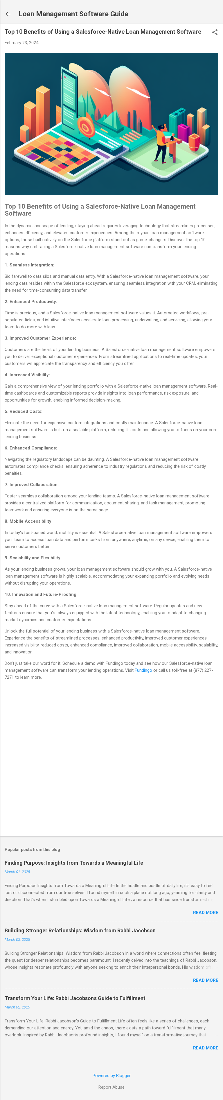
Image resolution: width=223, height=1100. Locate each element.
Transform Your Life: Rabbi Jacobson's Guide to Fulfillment (75, 998)
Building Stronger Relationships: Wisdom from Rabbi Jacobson (80, 930)
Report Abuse (111, 1087)
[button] (214, 33)
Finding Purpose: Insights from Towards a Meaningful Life (74, 863)
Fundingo (143, 670)
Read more (205, 912)
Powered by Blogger (112, 1075)
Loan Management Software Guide (73, 14)
